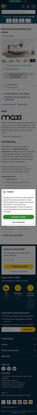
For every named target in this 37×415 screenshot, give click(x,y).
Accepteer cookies (18, 217)
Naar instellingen (18, 222)
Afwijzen (27, 207)
